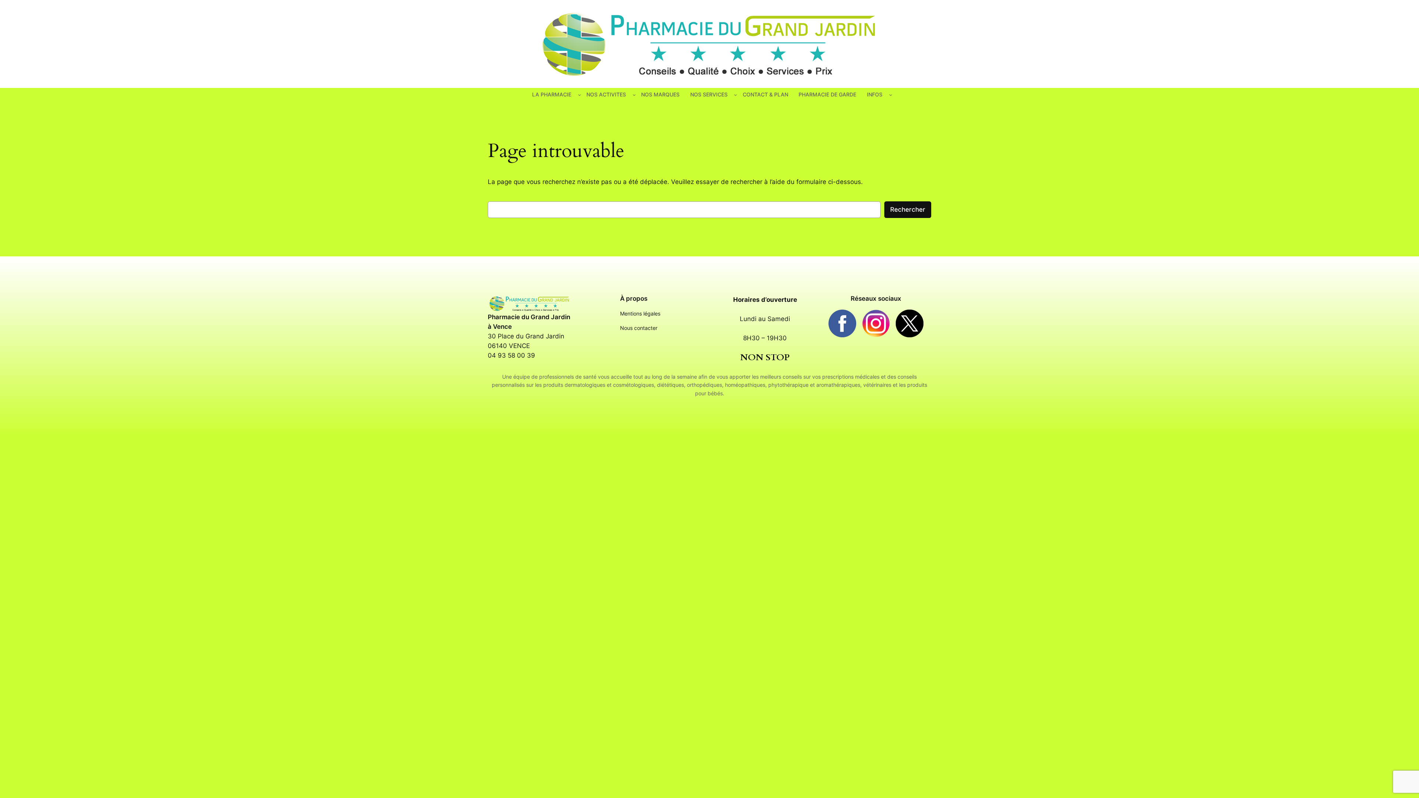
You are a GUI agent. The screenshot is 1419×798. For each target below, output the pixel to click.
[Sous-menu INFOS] (890, 94)
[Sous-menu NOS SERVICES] (735, 94)
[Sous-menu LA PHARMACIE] (579, 94)
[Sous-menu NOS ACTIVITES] (634, 94)
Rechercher (907, 209)
